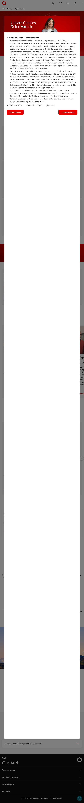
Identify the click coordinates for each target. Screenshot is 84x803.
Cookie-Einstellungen (34, 105)
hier (17, 49)
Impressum (50, 105)
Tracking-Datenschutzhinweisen (33, 102)
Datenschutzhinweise (14, 105)
